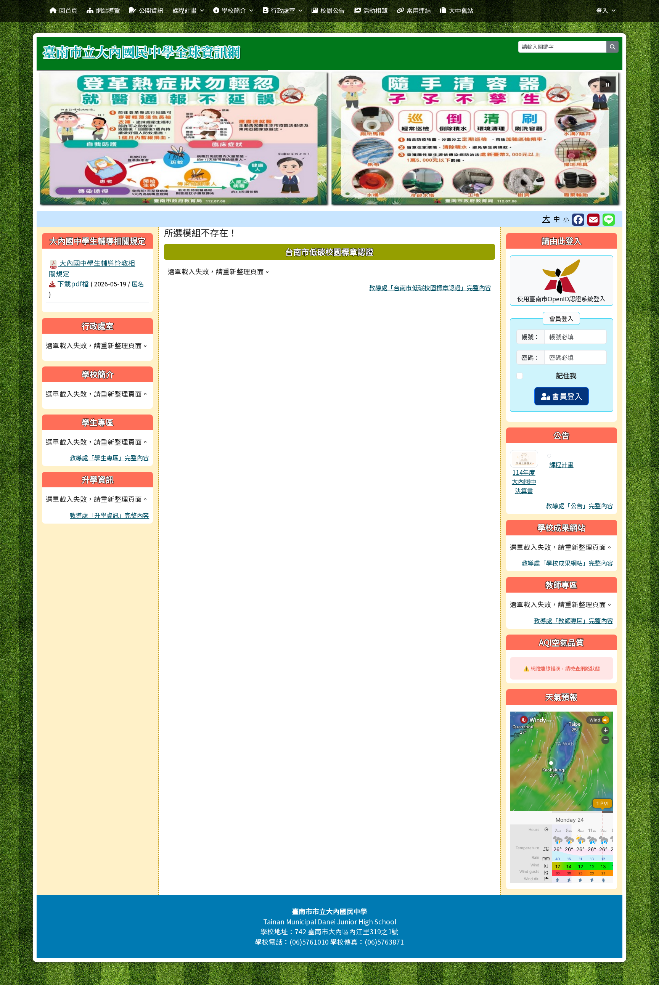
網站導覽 (108, 10)
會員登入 (566, 396)
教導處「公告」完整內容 (579, 505)
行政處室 (283, 10)
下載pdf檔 (72, 283)
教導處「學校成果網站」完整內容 (567, 562)
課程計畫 (184, 10)
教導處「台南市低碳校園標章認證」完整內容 (430, 287)
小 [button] (566, 219)
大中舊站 (461, 10)
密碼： (530, 357)
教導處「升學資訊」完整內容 (109, 515)
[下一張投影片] (604, 140)
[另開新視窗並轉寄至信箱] (593, 220)
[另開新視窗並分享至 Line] (609, 220)
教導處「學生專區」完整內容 (109, 457)
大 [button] (546, 218)
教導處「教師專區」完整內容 (573, 620)
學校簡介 (234, 10)
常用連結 (419, 10)
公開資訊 (151, 10)
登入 (602, 10)
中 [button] (556, 218)
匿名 (138, 283)
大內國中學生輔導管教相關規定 (92, 268)
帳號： (530, 336)
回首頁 (68, 10)
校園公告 (332, 10)
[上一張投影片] (55, 140)
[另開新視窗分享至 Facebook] (578, 220)
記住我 (566, 375)
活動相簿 (375, 10)
